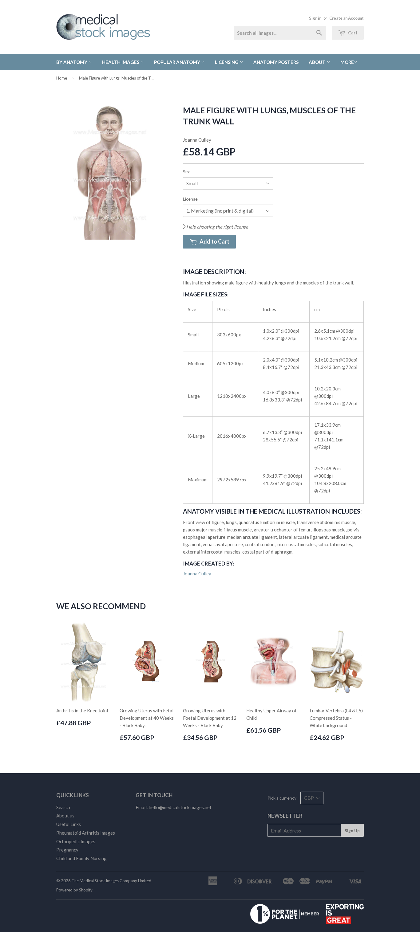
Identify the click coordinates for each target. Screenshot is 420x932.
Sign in (315, 18)
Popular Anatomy (177, 62)
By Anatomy (72, 62)
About (318, 62)
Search (63, 807)
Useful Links (68, 824)
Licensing (227, 62)
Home (61, 78)
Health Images (121, 62)
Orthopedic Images (75, 841)
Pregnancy (67, 849)
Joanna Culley (197, 573)
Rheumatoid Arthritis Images (85, 833)
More (347, 62)
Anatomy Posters (276, 62)
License (190, 199)
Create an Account (346, 18)
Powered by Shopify (74, 889)
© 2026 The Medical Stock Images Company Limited (103, 880)
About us (65, 815)
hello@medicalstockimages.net (180, 807)
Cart (352, 32)
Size (187, 171)
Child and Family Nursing (81, 858)
